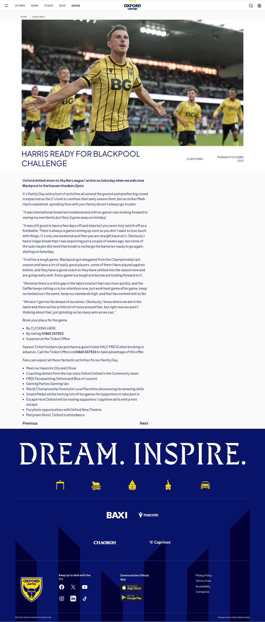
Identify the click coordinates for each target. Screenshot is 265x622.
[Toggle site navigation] (6, 5)
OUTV (76, 6)
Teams (34, 5)
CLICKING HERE (43, 328)
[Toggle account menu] (259, 5)
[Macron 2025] (148, 515)
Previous (30, 423)
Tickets (48, 5)
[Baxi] (116, 515)
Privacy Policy (204, 575)
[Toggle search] (251, 5)
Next (144, 423)
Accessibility (203, 586)
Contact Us (202, 591)
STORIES (20, 5)
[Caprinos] (160, 542)
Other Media (244, 617)
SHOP (62, 5)
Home (24, 17)
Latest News (38, 17)
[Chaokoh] (105, 542)
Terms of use (203, 580)
